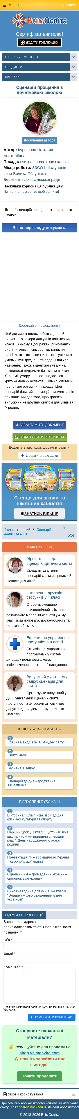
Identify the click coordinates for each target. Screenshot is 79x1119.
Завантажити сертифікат (41, 437)
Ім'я (8, 940)
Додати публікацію (42, 42)
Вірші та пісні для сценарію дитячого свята (49, 561)
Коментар (13, 967)
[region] (39, 478)
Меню (42, 5)
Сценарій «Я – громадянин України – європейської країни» (37, 876)
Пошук (70, 5)
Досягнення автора (39, 140)
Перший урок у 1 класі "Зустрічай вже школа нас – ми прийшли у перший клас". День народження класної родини (37, 838)
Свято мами (17, 755)
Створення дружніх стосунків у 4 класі (44, 595)
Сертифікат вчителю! (39, 34)
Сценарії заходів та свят (27, 532)
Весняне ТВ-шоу (21, 768)
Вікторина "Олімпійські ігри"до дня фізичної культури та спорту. (35, 817)
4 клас (9, 530)
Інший (25, 530)
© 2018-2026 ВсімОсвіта (39, 1115)
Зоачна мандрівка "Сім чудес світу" (36, 742)
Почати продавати (39, 1076)
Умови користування (25, 1094)
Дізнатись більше (39, 514)
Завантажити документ (41, 425)
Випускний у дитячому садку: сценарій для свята (47, 681)
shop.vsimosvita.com (40, 1053)
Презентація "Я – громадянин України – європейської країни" (38, 859)
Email (9, 953)
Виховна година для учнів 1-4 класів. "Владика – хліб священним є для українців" (37, 895)
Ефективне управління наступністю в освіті (48, 639)
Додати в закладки (42, 455)
